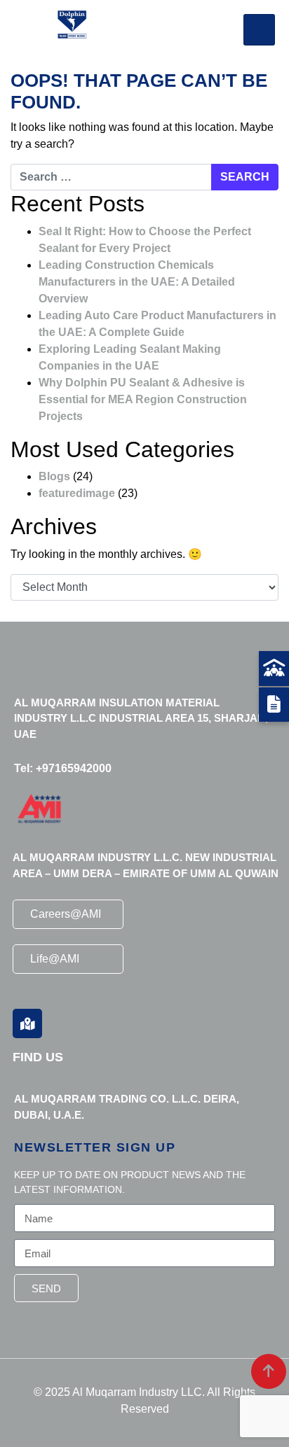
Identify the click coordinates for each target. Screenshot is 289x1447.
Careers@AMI (65, 914)
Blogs (54, 476)
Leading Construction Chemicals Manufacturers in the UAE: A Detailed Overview (137, 282)
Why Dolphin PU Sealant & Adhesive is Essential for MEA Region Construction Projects (143, 399)
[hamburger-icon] (259, 30)
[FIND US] (27, 1023)
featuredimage (77, 493)
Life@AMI (54, 959)
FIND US (38, 1057)
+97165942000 (74, 768)
